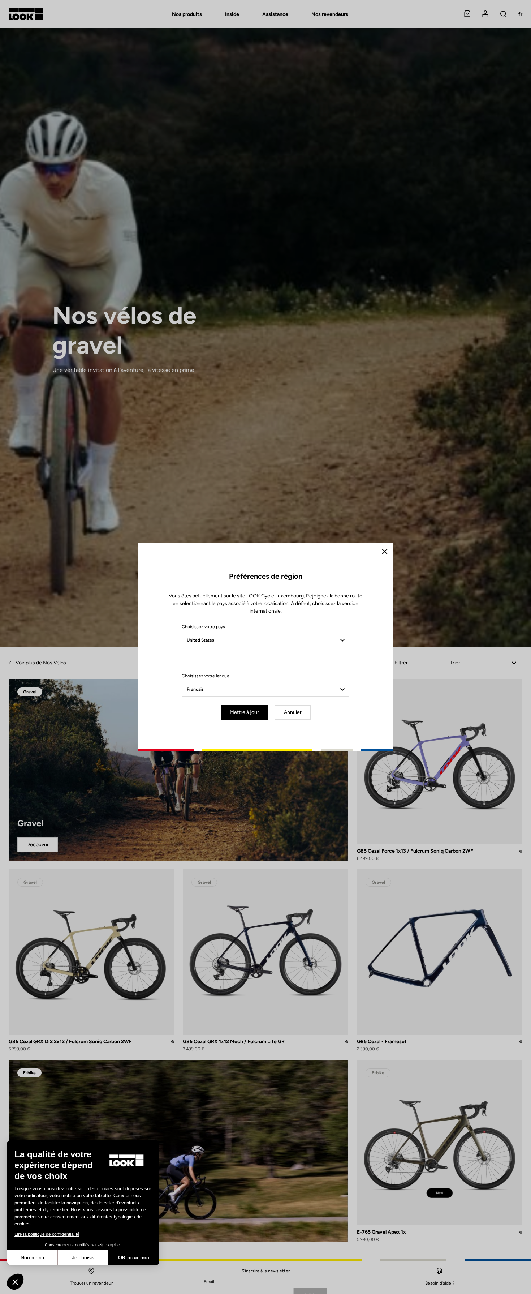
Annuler (293, 712)
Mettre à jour (244, 712)
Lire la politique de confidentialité (46, 1234)
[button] (15, 1281)
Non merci (32, 1257)
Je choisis (83, 1257)
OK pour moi (133, 1257)
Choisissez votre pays (203, 626)
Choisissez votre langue (205, 675)
